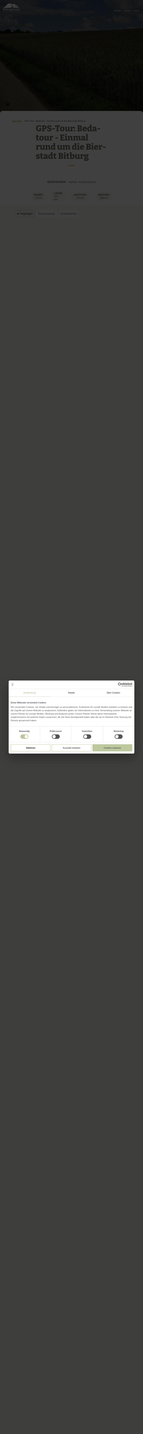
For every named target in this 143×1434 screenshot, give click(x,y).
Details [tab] (71, 693)
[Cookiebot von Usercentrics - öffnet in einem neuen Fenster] (120, 685)
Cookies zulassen (112, 748)
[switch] (56, 736)
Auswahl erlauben (71, 748)
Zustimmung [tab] (29, 693)
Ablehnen (30, 748)
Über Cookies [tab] (113, 693)
